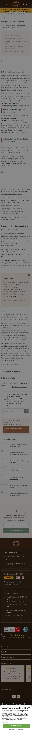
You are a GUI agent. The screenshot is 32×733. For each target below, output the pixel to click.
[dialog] (16, 719)
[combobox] (29, 708)
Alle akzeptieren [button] (16, 726)
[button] (16, 730)
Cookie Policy (5, 722)
